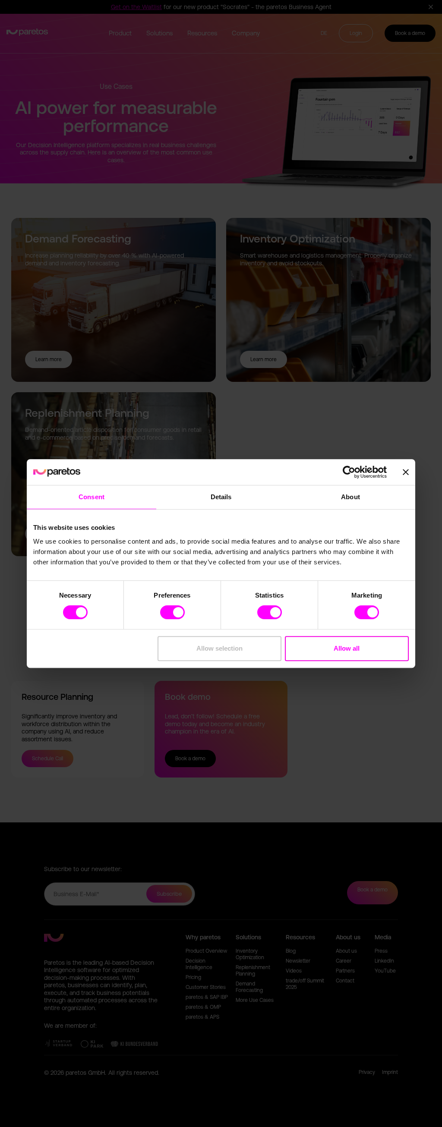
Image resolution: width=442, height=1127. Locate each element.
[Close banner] (406, 472)
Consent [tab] (91, 497)
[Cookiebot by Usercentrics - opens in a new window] (349, 472)
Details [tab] (221, 497)
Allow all (347, 648)
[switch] (172, 612)
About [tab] (350, 497)
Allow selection (219, 648)
